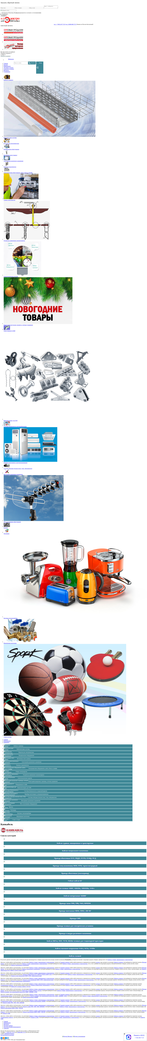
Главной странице (65, 962)
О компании (7, 71)
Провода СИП (6, 1013)
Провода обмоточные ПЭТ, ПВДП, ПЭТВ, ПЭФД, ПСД (37, 974)
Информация (7, 66)
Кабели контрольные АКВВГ (30, 997)
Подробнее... (5, 14)
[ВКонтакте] (1, 1038)
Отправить (3, 15)
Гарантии (6, 1028)
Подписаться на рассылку (7, 1035)
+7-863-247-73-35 (10, 1032)
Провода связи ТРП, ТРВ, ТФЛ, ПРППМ (13, 1002)
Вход (40, 63)
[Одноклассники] (4, 1038)
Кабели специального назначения (20, 965)
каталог (98, 962)
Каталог (6, 64)
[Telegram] (8, 1038)
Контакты (6, 70)
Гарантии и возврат (9, 69)
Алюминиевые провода (7, 985)
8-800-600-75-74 (21, 1032)
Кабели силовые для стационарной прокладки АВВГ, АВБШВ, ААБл (19, 992)
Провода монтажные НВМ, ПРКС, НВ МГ (12, 1008)
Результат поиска (8, 1025)
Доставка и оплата (8, 67)
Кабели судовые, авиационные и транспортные (120, 959)
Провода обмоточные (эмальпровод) (20, 981)
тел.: (59, 24)
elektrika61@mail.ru (9, 1033)
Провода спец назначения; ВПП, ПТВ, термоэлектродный (26, 975)
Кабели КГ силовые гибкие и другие (20, 986)
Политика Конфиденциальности (12, 1027)
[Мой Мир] (6, 1038)
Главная (6, 63)
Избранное (11, 59)
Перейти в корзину (6, 56)
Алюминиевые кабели (6, 996)
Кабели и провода (118, 962)
